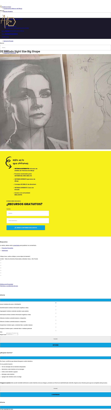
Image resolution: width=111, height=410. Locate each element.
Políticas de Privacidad (6, 284)
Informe (55, 345)
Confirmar (55, 394)
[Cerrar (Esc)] (55, 300)
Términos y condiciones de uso (9, 286)
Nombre (8, 209)
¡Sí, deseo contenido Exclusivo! (26, 228)
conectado (16, 245)
